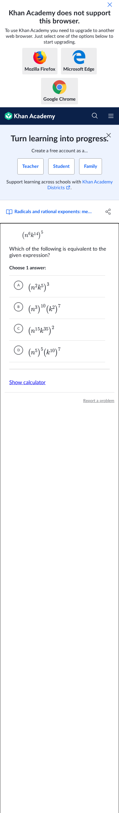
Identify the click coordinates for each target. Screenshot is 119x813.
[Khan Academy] (27, 116)
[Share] (108, 211)
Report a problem (98, 401)
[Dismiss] (109, 4)
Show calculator (27, 382)
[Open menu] (110, 115)
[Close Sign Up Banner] (108, 135)
